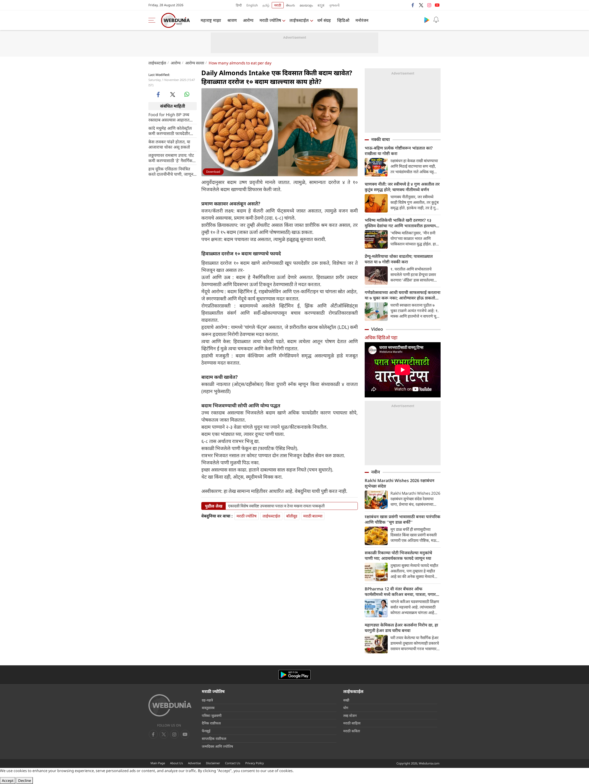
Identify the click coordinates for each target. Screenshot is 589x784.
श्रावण (232, 20)
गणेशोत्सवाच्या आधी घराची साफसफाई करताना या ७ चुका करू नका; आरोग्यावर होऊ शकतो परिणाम (402, 295)
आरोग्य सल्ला (194, 63)
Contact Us (232, 763)
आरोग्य (248, 20)
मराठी (277, 5)
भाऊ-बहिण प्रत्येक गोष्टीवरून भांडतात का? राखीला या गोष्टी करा (399, 150)
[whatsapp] (187, 94)
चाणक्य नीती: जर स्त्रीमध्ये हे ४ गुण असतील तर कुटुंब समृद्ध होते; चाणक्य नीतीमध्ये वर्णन (402, 186)
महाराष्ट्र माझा (211, 20)
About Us (176, 763)
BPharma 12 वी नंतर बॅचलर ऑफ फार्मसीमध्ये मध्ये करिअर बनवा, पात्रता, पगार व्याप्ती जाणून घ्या (400, 591)
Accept (8, 780)
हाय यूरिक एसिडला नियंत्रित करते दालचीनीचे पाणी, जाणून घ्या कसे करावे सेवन (170, 171)
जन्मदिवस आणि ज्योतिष (217, 746)
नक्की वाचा (380, 139)
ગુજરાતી (334, 5)
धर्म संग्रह (324, 20)
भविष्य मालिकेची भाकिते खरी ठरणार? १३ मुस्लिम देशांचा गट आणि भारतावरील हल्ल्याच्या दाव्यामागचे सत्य (402, 222)
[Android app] (294, 675)
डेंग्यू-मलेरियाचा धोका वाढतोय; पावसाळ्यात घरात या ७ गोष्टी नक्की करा (399, 258)
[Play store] (426, 19)
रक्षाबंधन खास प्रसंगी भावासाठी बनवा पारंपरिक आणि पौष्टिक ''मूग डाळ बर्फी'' (402, 519)
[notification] (436, 19)
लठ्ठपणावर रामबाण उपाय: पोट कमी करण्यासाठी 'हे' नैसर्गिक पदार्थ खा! (171, 157)
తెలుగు (290, 5)
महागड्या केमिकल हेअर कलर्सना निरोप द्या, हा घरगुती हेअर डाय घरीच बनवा (401, 627)
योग (345, 707)
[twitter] (421, 5)
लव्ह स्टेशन (350, 715)
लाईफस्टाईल (299, 20)
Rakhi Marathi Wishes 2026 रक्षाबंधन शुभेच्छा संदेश (399, 483)
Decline (24, 780)
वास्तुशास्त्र (208, 707)
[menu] (153, 20)
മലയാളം (306, 5)
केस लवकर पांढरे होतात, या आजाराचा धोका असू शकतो (169, 144)
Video (377, 329)
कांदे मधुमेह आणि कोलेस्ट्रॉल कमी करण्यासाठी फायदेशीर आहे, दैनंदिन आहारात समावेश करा (171, 130)
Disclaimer (213, 763)
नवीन (375, 472)
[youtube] (437, 5)
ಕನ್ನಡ (321, 5)
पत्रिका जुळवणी (212, 715)
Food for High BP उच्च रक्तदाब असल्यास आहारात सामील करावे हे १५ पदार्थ (168, 117)
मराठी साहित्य (352, 723)
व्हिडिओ (343, 20)
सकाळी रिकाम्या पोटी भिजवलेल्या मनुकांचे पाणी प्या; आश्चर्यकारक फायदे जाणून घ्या (398, 555)
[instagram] (429, 5)
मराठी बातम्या (312, 516)
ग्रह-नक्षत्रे (207, 700)
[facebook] (413, 5)
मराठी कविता (351, 731)
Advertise (194, 763)
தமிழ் (266, 5)
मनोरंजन (361, 20)
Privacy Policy (254, 763)
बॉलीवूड (291, 516)
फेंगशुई (206, 731)
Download (213, 171)
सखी (346, 700)
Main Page (157, 763)
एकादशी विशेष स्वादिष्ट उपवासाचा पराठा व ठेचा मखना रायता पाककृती (276, 505)
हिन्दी (239, 5)
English (252, 5)
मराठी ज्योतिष (270, 20)
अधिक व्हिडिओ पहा (381, 337)
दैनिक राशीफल (211, 723)
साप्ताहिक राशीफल (214, 738)
